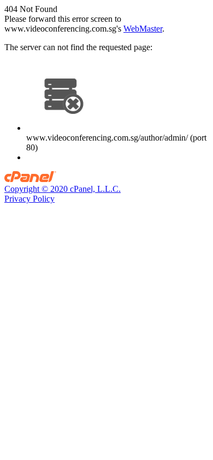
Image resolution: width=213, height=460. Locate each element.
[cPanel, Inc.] (30, 179)
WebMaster (142, 28)
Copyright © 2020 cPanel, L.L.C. (62, 188)
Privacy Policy (29, 198)
